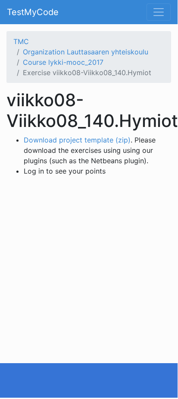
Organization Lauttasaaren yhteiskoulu (85, 52)
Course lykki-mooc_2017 (63, 62)
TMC (21, 41)
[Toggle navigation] (159, 12)
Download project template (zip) (77, 140)
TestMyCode (33, 12)
